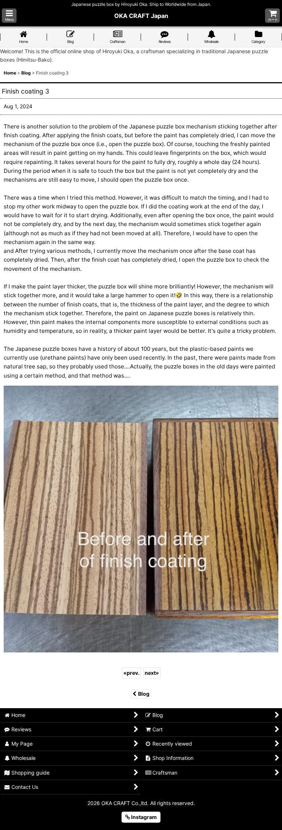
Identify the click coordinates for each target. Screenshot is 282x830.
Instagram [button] (143, 817)
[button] (9, 15)
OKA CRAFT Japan (141, 15)
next (152, 673)
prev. (131, 673)
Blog (143, 694)
